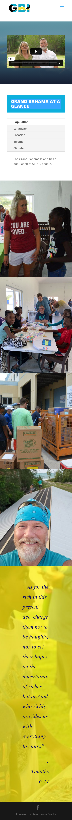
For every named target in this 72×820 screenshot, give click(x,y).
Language (20, 128)
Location (19, 135)
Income (18, 141)
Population (21, 122)
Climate (18, 148)
